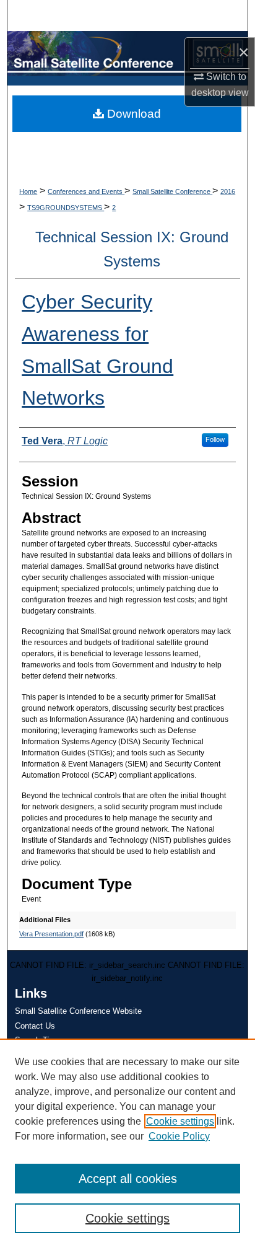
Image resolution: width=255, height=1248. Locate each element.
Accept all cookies (128, 1178)
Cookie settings (180, 1121)
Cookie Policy (179, 1136)
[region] (127, 1143)
